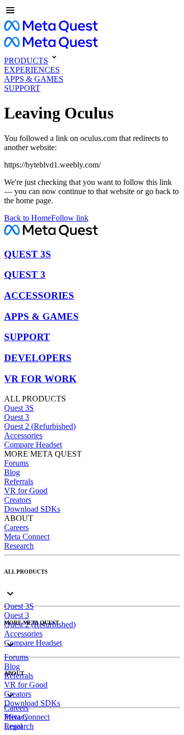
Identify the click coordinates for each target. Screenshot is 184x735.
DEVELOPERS (38, 357)
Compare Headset (33, 444)
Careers (16, 527)
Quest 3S (19, 408)
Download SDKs (32, 509)
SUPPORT (27, 336)
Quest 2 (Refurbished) (40, 426)
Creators (17, 499)
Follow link (69, 218)
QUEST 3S (27, 254)
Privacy (16, 717)
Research (19, 545)
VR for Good (26, 490)
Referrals (18, 481)
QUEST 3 (24, 274)
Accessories (23, 435)
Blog (12, 472)
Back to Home (27, 218)
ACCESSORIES (39, 295)
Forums (16, 463)
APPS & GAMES (41, 316)
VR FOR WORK (40, 378)
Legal (13, 726)
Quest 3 (16, 417)
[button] (92, 11)
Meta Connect (27, 536)
